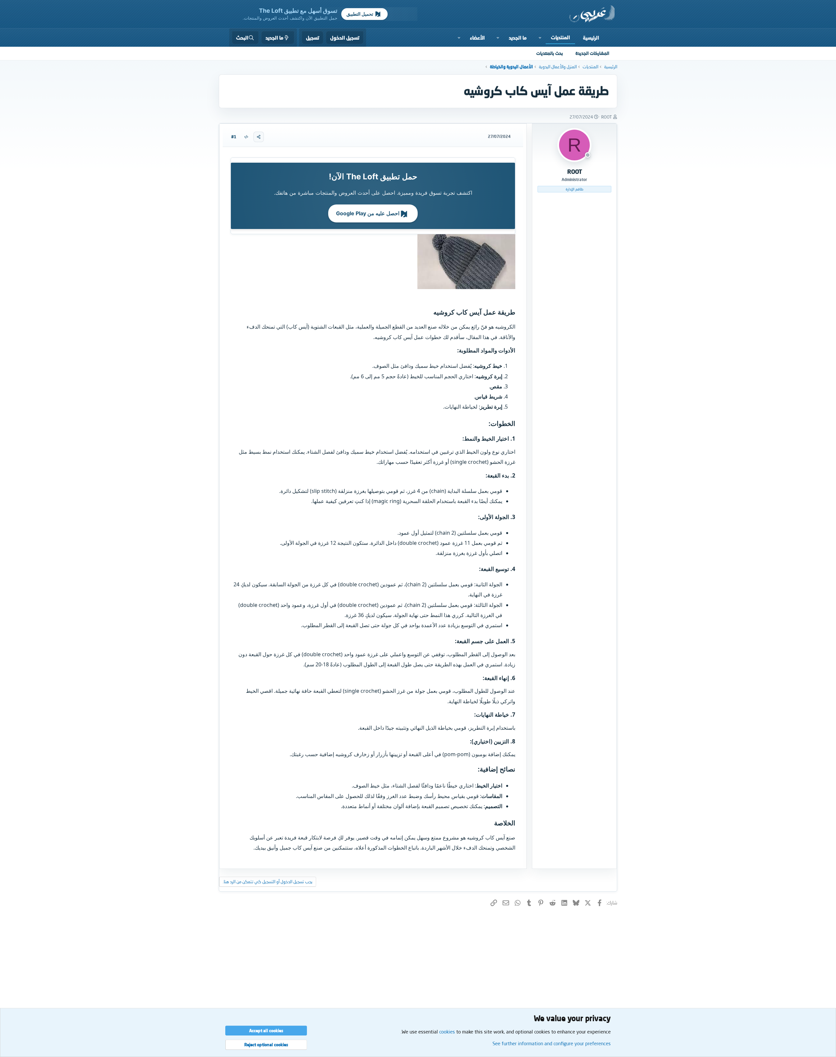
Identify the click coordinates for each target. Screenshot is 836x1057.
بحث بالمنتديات (549, 53)
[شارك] (258, 137)
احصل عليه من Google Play (368, 213)
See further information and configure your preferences (551, 1043)
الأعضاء (477, 38)
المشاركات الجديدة (592, 53)
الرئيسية (591, 38)
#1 (233, 136)
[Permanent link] (430, 312)
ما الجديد (518, 38)
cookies (447, 1031)
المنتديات (560, 37)
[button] (540, 37)
